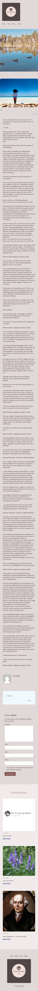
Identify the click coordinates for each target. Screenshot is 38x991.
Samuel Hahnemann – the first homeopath (14, 936)
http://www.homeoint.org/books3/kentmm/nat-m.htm (18, 202)
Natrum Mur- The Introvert (17, 47)
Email (7, 752)
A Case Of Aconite (8, 881)
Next (29, 700)
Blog (1, 110)
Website (7, 760)
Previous (9, 696)
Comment (8, 724)
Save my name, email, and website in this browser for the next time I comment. (20, 769)
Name (7, 744)
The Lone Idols (7, 836)
